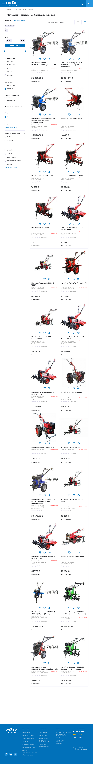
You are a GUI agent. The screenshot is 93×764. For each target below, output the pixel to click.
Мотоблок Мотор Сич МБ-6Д (71, 392)
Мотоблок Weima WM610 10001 (72, 556)
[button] (40, 58)
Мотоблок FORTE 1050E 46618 (42, 228)
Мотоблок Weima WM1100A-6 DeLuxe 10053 (42, 393)
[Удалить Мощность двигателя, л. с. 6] (7, 30)
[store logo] (13, 3)
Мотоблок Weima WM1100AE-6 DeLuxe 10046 (72, 338)
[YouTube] (10, 754)
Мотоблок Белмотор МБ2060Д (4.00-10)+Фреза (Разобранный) (43, 613)
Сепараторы (43, 732)
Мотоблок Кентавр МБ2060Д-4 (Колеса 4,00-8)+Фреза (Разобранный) (43, 120)
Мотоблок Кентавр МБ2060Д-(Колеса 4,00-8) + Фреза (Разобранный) (72, 65)
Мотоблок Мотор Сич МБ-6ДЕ (42, 447)
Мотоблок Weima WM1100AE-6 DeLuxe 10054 (43, 557)
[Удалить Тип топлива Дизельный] (13, 25)
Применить (15, 45)
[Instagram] (15, 754)
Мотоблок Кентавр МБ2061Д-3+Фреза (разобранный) (44, 668)
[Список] (84, 22)
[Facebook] (6, 754)
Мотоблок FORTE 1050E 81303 (72, 176)
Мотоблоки (17, 9)
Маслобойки (43, 735)
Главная (9, 9)
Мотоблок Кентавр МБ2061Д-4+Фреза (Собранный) (43, 64)
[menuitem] (26, 732)
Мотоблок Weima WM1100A (71, 447)
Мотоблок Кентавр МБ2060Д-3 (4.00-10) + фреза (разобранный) (73, 613)
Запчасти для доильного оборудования (44, 740)
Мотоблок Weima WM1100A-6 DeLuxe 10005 (72, 229)
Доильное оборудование (44, 745)
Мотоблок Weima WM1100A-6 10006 (72, 500)
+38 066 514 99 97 (79, 731)
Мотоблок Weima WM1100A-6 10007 (42, 284)
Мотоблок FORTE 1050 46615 (71, 118)
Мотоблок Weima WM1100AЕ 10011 (74, 283)
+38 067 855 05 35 (79, 729)
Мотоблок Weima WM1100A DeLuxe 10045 (41, 338)
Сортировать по (52, 22)
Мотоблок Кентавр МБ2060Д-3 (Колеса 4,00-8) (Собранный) (72, 668)
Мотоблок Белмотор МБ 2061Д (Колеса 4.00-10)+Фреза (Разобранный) (43, 501)
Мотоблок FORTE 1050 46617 (42, 176)
